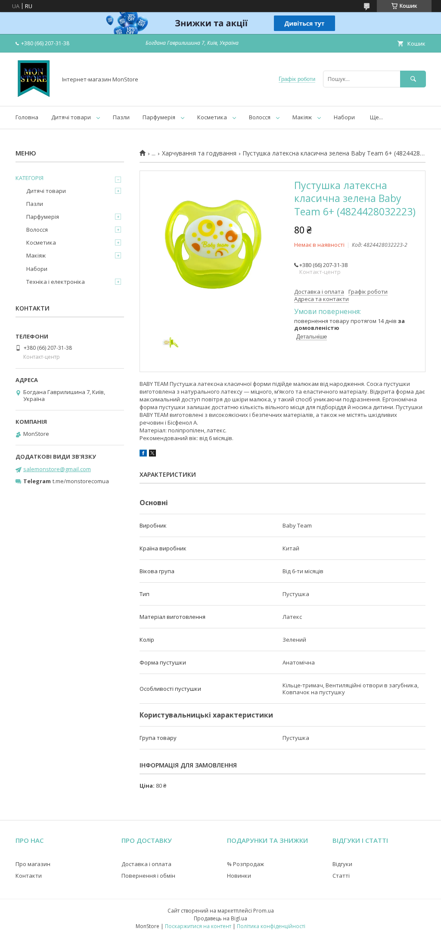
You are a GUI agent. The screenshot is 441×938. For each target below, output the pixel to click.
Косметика (212, 117)
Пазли (121, 117)
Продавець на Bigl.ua (220, 918)
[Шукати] (413, 79)
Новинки (239, 875)
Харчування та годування (199, 153)
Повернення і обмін (148, 875)
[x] (152, 454)
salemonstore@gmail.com (57, 469)
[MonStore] (34, 95)
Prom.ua (263, 910)
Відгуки (342, 864)
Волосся (259, 117)
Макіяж (302, 117)
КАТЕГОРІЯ (29, 178)
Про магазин (33, 864)
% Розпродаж (245, 864)
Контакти (29, 875)
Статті (341, 875)
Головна (27, 117)
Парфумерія (159, 117)
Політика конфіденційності (271, 926)
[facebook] (143, 454)
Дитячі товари (71, 117)
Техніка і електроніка (55, 282)
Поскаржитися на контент (198, 926)
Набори (344, 117)
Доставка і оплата (146, 864)
